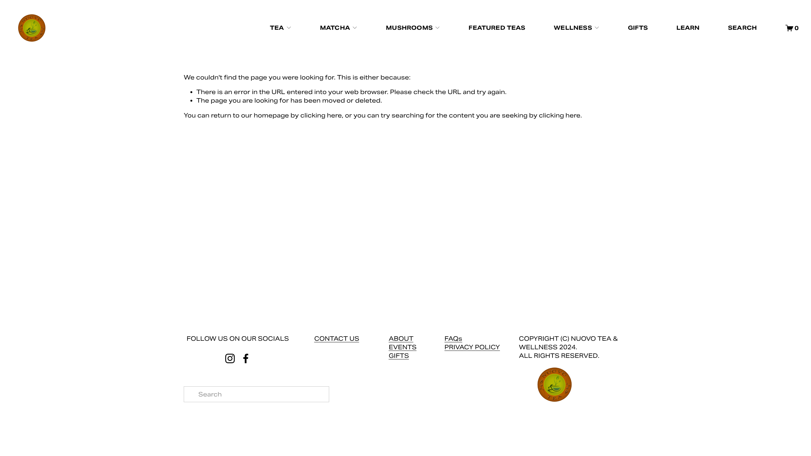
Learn (688, 27)
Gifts (638, 27)
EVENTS (403, 347)
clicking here (321, 115)
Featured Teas (497, 27)
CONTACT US (336, 338)
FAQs (453, 338)
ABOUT (401, 338)
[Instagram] (230, 358)
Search (742, 27)
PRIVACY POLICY (472, 347)
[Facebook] (246, 358)
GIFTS (399, 355)
